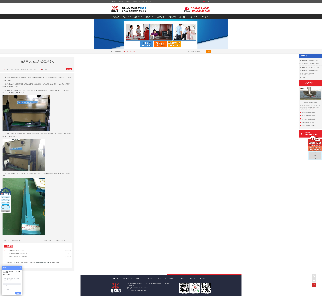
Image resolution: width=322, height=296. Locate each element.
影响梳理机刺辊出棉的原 (308, 112)
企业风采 (135, 1)
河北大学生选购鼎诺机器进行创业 (58, 240)
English (208, 1)
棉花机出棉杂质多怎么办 (308, 115)
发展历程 (121, 1)
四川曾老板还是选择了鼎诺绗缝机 (309, 70)
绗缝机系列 (127, 17)
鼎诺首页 (116, 17)
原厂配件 (148, 1)
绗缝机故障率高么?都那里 (309, 125)
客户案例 (132, 51)
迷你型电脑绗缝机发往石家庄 (16, 250)
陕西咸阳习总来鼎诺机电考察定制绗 (309, 67)
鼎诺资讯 (194, 17)
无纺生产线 (161, 17)
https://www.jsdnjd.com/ (42, 262)
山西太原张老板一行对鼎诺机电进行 (309, 64)
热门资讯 (309, 83)
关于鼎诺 (114, 1)
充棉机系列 (138, 17)
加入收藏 (44, 69)
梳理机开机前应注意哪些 (308, 119)
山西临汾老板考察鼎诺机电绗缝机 (309, 60)
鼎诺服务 (182, 17)
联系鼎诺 (205, 17)
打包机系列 (172, 17)
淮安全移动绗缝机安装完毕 (307, 74)
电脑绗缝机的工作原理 (308, 122)
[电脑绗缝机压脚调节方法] (310, 100)
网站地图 (167, 283)
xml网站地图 (130, 285)
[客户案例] (161, 34)
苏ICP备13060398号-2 (156, 283)
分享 (6, 69)
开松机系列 (149, 17)
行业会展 (141, 1)
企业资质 (128, 1)
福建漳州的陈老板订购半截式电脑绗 (18, 256)
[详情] (313, 109)
